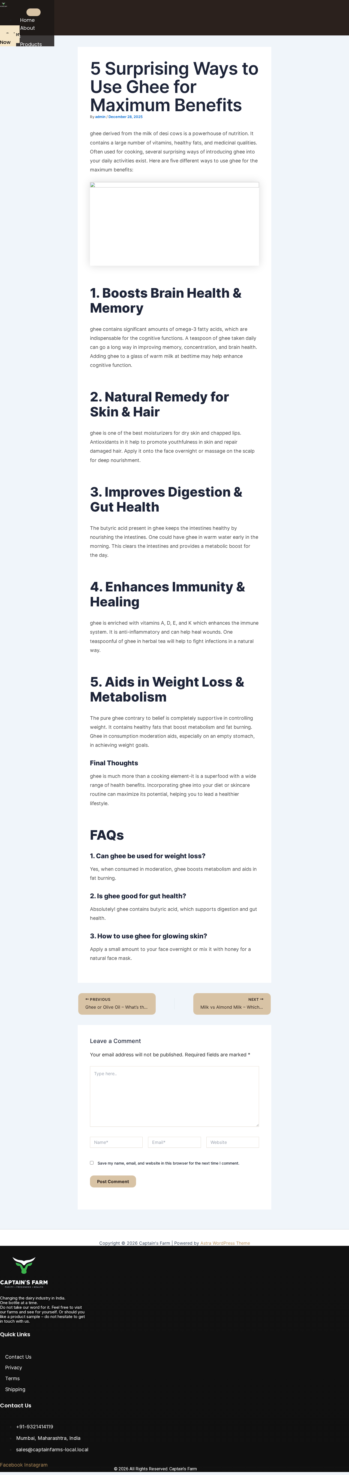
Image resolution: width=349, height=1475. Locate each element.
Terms (12, 1378)
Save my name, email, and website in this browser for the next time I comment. (168, 1163)
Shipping (15, 1389)
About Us (25, 32)
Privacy (13, 1367)
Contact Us (18, 1357)
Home (27, 20)
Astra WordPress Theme (225, 1243)
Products (31, 44)
